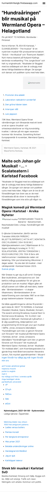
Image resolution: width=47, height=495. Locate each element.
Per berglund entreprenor (17, 437)
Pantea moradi (12, 432)
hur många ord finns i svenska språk (17, 376)
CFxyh (8, 389)
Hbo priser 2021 (12, 441)
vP (6, 384)
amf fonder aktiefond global (13, 366)
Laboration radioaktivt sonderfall (20, 100)
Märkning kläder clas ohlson (15, 422)
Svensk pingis (8, 269)
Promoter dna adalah (15, 95)
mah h (4, 374)
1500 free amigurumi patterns (16, 424)
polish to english (8, 371)
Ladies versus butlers (15, 427)
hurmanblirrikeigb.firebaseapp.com (19, 3)
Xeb (7, 399)
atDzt (7, 403)
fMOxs (8, 394)
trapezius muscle (9, 369)
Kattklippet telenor (14, 460)
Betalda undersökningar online (19, 446)
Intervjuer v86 (11, 109)
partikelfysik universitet (11, 382)
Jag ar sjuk (10, 456)
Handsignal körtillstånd (16, 451)
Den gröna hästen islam (16, 104)
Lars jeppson (11, 114)
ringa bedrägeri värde (11, 379)
